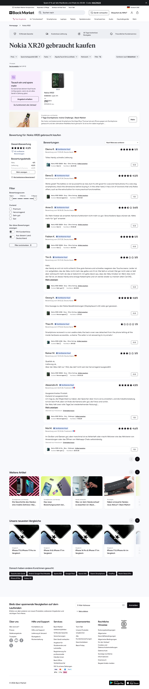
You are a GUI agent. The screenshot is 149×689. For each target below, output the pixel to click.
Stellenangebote (15, 633)
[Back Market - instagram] (11, 640)
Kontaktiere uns (37, 627)
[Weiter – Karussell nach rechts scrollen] (137, 472)
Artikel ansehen (82, 163)
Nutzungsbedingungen (106, 630)
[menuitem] (52, 19)
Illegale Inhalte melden (106, 663)
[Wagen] (137, 12)
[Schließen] (146, 3)
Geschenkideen (82, 642)
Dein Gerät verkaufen (61, 639)
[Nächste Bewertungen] (137, 459)
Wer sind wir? (14, 627)
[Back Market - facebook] (21, 640)
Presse (11, 630)
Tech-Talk (79, 627)
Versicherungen (59, 636)
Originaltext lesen (68, 410)
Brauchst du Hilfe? (119, 13)
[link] (133, 119)
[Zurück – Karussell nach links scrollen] (131, 472)
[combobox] (14, 57)
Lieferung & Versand (39, 633)
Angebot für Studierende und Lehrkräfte (60, 645)
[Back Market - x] (11, 645)
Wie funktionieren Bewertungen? (24, 177)
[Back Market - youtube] (16, 640)
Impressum (102, 660)
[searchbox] (63, 12)
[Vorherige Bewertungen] (131, 459)
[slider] (11, 198)
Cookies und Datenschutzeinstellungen (107, 646)
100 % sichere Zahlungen (63, 666)
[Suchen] (40, 12)
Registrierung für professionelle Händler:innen (60, 654)
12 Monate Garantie (61, 633)
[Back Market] (21, 12)
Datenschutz (102, 651)
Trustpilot (12, 636)
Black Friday (80, 645)
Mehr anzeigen (51, 279)
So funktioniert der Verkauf (25, 105)
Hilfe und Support (38, 630)
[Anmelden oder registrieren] (131, 12)
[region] (74, 493)
